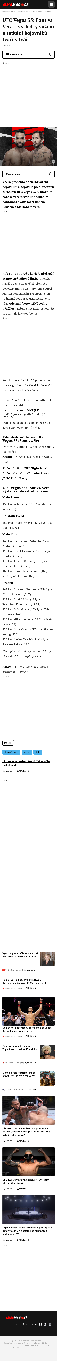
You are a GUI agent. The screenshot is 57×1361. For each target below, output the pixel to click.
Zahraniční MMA (23, 12)
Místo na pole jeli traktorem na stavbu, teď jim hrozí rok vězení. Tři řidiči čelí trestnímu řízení (19, 1074)
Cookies (22, 1332)
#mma (27, 752)
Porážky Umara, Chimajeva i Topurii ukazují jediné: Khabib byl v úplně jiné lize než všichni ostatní (20, 1048)
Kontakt (26, 1324)
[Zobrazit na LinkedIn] (45, 1324)
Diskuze (24, 771)
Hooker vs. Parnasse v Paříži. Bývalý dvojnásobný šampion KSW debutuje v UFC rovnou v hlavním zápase (25, 982)
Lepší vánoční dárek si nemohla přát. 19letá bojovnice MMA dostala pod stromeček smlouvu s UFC (27, 1231)
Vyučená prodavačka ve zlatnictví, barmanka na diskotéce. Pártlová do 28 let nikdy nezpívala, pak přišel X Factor (20, 955)
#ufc (38, 752)
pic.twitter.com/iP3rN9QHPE (21, 410)
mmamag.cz (7, 12)
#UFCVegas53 (43, 385)
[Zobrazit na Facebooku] (40, 1324)
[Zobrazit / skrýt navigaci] (51, 4)
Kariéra (14, 1324)
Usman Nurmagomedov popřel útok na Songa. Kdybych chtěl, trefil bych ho (27, 1029)
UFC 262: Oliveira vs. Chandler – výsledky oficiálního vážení (25, 1181)
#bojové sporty (11, 752)
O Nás (34, 1324)
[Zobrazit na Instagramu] (50, 1324)
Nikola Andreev (14, 54)
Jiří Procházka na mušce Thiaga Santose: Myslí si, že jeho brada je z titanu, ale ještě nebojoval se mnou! (26, 1132)
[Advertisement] (28, 92)
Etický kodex (33, 1332)
